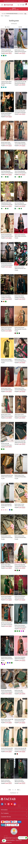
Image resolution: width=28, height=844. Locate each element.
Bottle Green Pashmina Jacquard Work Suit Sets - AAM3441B (20, 143)
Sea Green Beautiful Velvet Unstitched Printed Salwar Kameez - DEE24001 (7, 172)
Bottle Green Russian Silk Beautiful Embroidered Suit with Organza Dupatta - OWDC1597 (21, 82)
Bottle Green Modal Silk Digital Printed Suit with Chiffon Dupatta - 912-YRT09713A (20, 441)
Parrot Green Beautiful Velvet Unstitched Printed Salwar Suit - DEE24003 (21, 172)
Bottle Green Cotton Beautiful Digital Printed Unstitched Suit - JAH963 (7, 389)
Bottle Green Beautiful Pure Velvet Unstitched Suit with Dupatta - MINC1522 (20, 111)
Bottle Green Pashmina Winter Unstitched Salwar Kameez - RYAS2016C (7, 658)
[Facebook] (2, 803)
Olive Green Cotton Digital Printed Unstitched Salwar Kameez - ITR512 (20, 415)
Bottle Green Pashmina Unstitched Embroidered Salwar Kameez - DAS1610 (7, 264)
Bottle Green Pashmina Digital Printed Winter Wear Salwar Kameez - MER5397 (20, 658)
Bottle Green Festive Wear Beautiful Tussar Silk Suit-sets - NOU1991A (20, 328)
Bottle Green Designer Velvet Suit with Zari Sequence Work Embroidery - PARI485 (20, 597)
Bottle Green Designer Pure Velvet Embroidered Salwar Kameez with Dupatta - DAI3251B (20, 626)
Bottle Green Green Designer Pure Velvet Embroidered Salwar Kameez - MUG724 (6, 143)
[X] (5, 803)
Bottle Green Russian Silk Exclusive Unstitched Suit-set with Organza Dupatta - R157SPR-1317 (7, 749)
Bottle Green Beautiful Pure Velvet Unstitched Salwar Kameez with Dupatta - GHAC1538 (6, 623)
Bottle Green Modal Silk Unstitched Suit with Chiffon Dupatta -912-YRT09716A (20, 720)
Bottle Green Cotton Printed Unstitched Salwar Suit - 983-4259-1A (21, 536)
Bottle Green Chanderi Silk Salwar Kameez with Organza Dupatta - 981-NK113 (7, 720)
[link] (18, 5)
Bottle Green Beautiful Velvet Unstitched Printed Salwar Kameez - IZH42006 (7, 235)
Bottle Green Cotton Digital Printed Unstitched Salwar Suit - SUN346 (20, 50)
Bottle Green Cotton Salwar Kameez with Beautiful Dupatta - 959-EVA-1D (20, 505)
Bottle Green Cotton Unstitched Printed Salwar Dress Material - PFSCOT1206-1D (21, 476)
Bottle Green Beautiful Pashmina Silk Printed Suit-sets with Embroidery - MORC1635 (21, 565)
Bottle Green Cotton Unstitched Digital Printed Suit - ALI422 (20, 360)
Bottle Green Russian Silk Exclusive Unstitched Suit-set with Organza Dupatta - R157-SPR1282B (21, 749)
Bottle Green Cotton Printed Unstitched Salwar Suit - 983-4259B (7, 536)
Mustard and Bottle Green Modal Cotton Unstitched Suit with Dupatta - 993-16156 (7, 476)
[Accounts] (23, 5)
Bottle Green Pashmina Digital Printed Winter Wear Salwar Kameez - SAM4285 (6, 328)
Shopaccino (9, 842)
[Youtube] (11, 803)
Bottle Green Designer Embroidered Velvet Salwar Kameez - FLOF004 (7, 114)
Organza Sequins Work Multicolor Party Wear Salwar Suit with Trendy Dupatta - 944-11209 (6, 82)
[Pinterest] (8, 803)
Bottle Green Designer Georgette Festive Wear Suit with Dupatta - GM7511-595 (6, 360)
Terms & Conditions (10, 840)
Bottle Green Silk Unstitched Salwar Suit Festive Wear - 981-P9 (6, 444)
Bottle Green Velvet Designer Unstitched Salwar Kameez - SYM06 (6, 296)
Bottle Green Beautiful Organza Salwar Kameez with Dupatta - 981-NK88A (6, 691)
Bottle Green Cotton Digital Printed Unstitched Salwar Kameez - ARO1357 (7, 415)
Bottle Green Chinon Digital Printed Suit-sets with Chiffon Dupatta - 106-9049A (20, 267)
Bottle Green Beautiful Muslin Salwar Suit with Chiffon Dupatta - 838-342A (6, 505)
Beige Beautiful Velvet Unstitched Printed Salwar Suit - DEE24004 (7, 203)
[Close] (26, 1)
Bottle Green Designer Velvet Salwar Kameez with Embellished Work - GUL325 (6, 597)
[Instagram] (14, 803)
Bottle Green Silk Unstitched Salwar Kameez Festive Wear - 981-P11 (20, 691)
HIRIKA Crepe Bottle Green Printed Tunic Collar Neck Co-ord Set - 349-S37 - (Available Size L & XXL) (7, 50)
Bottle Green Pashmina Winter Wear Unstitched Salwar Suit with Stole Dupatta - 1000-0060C (20, 235)
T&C (25, 13)
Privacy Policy (19, 840)
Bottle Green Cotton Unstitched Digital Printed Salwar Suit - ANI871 (20, 389)
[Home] (8, 4)
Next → (18, 789)
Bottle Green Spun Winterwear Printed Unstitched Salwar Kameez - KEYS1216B (20, 780)
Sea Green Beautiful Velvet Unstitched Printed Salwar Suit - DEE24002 (21, 203)
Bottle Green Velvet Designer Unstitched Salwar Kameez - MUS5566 (21, 296)
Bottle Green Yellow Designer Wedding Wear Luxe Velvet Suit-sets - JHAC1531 (6, 565)
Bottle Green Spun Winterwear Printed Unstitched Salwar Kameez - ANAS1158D (6, 780)
